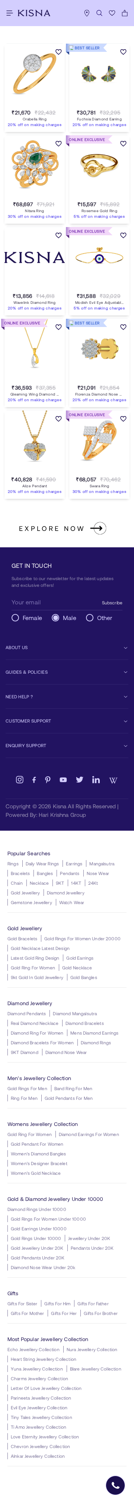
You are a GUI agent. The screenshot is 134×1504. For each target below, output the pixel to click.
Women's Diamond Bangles (38, 1153)
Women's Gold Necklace (36, 1173)
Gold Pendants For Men (69, 1098)
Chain (17, 882)
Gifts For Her (64, 1313)
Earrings (74, 863)
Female (32, 617)
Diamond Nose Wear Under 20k (43, 1267)
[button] (27, 103)
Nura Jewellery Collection (92, 1349)
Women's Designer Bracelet (39, 1163)
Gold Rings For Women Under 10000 (48, 1218)
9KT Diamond (24, 1052)
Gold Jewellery (25, 892)
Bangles (45, 873)
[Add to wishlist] (58, 53)
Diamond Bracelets (85, 1023)
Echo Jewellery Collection (33, 1349)
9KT (60, 882)
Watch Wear (71, 902)
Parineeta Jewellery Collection (41, 1397)
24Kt (93, 882)
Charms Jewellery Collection (39, 1378)
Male (69, 617)
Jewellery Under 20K (89, 1238)
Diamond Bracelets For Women (42, 1042)
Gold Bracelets (22, 938)
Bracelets (20, 873)
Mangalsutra (101, 863)
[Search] (99, 13)
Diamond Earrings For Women (89, 1134)
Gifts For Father (92, 1303)
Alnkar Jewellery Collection (38, 1456)
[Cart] (124, 13)
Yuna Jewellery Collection (37, 1368)
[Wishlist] (112, 13)
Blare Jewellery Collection (95, 1368)
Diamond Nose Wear (66, 1052)
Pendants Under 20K (92, 1247)
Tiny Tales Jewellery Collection (41, 1417)
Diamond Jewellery (65, 892)
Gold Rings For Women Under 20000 (82, 938)
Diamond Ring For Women (37, 1032)
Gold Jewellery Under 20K (37, 1247)
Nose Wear (98, 873)
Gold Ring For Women (33, 967)
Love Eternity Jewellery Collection (45, 1436)
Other (104, 617)
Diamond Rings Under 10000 (36, 1209)
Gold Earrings (79, 957)
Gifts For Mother (27, 1313)
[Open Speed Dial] (115, 1485)
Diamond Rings (96, 1042)
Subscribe (112, 602)
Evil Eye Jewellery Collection (39, 1407)
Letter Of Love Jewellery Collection (46, 1388)
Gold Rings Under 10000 (36, 1238)
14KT (76, 882)
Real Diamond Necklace (34, 1023)
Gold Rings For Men (27, 1088)
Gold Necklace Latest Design (40, 948)
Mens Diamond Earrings (94, 1032)
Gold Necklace (77, 967)
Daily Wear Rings (42, 863)
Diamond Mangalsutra (75, 1013)
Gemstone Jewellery (31, 902)
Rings (13, 863)
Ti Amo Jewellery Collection (38, 1426)
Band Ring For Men (73, 1088)
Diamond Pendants (26, 1013)
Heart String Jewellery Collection (43, 1359)
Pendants (69, 873)
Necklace (39, 882)
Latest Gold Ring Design (35, 957)
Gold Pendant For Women (37, 1143)
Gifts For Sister (22, 1303)
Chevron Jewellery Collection (40, 1446)
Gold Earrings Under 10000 (39, 1228)
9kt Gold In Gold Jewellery (37, 977)
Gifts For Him (57, 1303)
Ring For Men (24, 1098)
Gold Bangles (83, 977)
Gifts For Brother (101, 1313)
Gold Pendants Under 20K (37, 1257)
